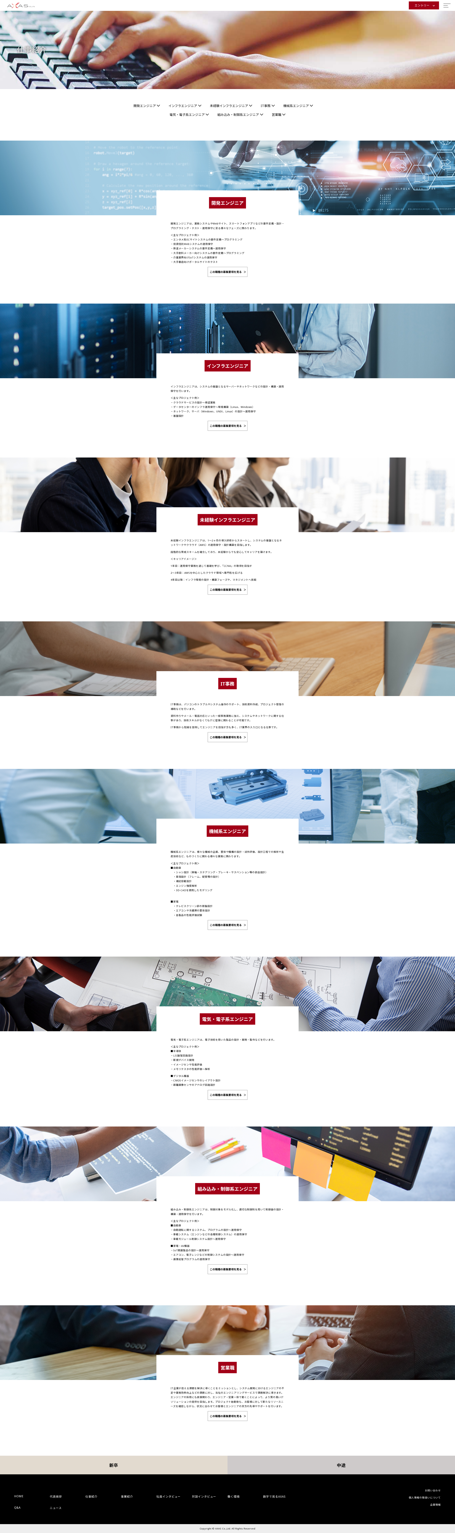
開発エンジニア (144, 106)
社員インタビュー (168, 1497)
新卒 (113, 1465)
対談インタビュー (204, 1497)
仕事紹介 (91, 1497)
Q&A (17, 1508)
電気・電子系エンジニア (187, 115)
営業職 (276, 115)
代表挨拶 (56, 1497)
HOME (18, 1496)
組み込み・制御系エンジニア (238, 115)
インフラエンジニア (182, 106)
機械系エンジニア (296, 106)
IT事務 (266, 106)
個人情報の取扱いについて (425, 1497)
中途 (341, 1465)
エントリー (422, 5)
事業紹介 (127, 1497)
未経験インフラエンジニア (229, 106)
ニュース (56, 1508)
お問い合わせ (433, 1490)
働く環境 (234, 1497)
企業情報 (435, 1504)
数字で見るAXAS (274, 1497)
